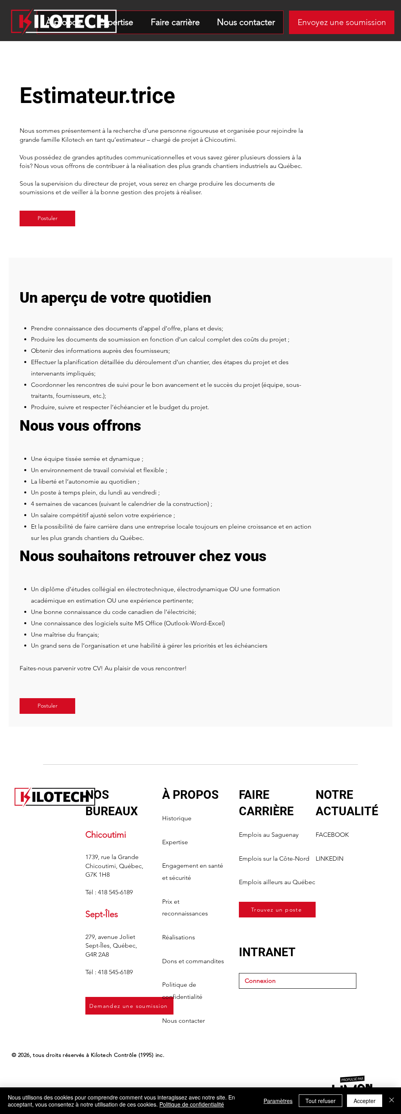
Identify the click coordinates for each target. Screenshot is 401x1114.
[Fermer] (391, 1101)
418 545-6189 (115, 892)
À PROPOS (190, 795)
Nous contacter (183, 1020)
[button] (341, 22)
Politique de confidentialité (191, 1104)
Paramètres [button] (278, 1101)
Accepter (365, 1101)
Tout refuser (320, 1101)
